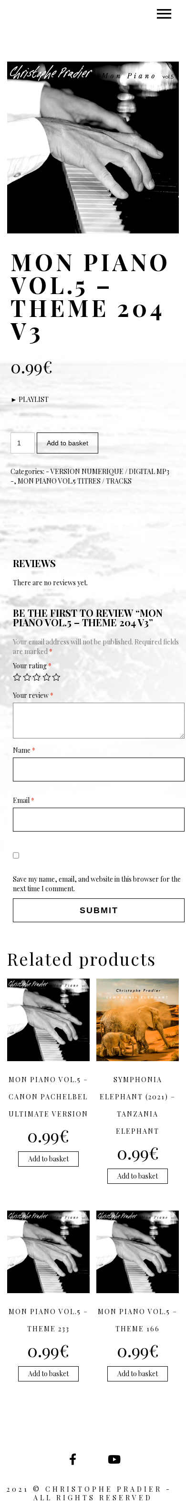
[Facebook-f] (73, 1459)
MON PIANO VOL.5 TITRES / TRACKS (75, 480)
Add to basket (67, 443)
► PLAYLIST (29, 399)
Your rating (32, 665)
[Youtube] (113, 1459)
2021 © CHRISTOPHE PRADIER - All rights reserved (93, 1493)
